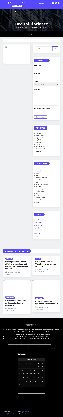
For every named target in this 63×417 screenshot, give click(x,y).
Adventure (39, 169)
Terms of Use (38, 233)
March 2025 (39, 144)
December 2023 (40, 149)
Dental (38, 173)
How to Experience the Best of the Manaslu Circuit (46, 302)
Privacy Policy (38, 231)
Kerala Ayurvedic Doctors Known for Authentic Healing (32, 338)
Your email (37, 73)
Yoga (37, 202)
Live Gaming (39, 189)
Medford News (12, 414)
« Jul (19, 390)
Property (38, 195)
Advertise (37, 228)
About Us (37, 220)
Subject (36, 81)
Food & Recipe (40, 180)
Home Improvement (42, 184)
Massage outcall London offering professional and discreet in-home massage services (16, 265)
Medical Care (40, 191)
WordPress (26, 412)
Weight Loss (39, 200)
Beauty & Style (40, 171)
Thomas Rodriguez (13, 272)
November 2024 (41, 146)
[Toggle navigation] (31, 33)
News (37, 193)
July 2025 (38, 140)
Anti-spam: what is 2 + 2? (42, 108)
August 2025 (39, 138)
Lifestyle (38, 186)
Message (37, 89)
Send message (40, 117)
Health (38, 182)
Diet (37, 175)
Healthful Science (31, 23)
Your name (37, 66)
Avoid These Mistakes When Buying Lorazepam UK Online (45, 263)
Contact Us (37, 222)
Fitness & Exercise (41, 178)
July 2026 (38, 133)
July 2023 (38, 151)
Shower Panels (40, 198)
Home (6, 41)
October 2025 (40, 135)
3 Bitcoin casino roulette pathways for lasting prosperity (15, 302)
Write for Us (38, 225)
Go (55, 48)
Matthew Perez (41, 270)
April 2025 (39, 142)
